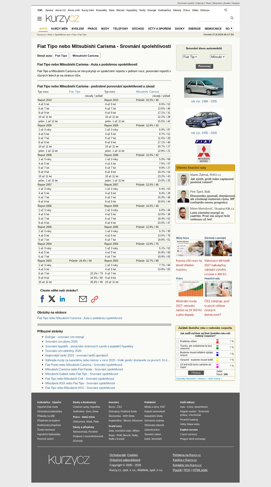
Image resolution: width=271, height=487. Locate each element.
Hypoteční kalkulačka (48, 434)
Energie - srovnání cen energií (64, 337)
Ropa (112, 435)
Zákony (177, 10)
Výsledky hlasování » (186, 379)
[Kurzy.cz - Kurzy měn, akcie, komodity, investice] (62, 22)
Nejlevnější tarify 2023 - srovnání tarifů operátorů (76, 355)
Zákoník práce (152, 429)
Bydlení (78, 28)
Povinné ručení (45, 439)
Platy (96, 421)
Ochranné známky (154, 420)
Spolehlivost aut (62, 34)
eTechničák (195, 415)
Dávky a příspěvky (83, 427)
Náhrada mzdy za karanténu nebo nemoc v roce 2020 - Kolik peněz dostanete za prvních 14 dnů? (108, 360)
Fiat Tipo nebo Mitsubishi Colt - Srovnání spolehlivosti (79, 378)
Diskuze (204, 10)
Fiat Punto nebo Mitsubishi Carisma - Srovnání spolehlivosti (83, 364)
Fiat (71, 91)
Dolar (95, 411)
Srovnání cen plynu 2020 (61, 341)
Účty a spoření (159, 28)
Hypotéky (131, 10)
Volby (183, 424)
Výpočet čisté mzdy (47, 407)
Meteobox (217, 3)
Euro (88, 411)
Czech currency (188, 434)
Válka (195, 10)
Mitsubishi (142, 91)
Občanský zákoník (154, 425)
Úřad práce (79, 421)
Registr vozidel (188, 411)
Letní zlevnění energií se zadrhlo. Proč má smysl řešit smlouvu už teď (210, 216)
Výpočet (56, 402)
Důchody (78, 441)
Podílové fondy (129, 411)
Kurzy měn (88, 10)
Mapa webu (193, 424)
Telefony (120, 28)
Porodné (93, 431)
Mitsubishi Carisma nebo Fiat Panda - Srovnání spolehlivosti (84, 369)
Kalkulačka (164, 10)
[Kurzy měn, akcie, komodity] (69, 462)
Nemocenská (80, 431)
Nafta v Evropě (117, 439)
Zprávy (49, 10)
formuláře (157, 439)
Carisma (154, 91)
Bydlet (227, 3)
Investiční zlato (123, 430)
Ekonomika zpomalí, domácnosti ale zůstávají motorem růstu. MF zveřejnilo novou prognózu (212, 199)
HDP (125, 416)
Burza (112, 407)
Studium (236, 3)
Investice (114, 402)
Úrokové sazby (81, 407)
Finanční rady (212, 278)
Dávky (180, 28)
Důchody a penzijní (215, 238)
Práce (179, 278)
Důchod (138, 28)
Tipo (77, 91)
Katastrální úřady (153, 416)
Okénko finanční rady (191, 167)
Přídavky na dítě (46, 416)
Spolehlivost (201, 407)
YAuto (208, 3)
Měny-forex (182, 238)
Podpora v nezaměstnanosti (88, 436)
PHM (119, 435)
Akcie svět (74, 10)
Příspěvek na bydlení (48, 420)
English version (189, 429)
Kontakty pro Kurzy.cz (187, 465)
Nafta (135, 435)
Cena (190, 407)
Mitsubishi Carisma (86, 55)
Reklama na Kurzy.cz (187, 455)
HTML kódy (200, 470)
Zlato (111, 10)
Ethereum (137, 420)
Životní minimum (46, 429)
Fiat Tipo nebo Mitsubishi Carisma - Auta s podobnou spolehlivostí (79, 318)
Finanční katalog (189, 419)
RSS (187, 470)
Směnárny (78, 411)
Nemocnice (213, 28)
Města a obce (151, 407)
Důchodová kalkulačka (49, 411)
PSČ (162, 407)
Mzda (89, 421)
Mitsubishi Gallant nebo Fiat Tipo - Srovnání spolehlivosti (81, 374)
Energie (152, 10)
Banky (76, 402)
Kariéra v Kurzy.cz (185, 460)
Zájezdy (200, 3)
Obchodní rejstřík (185, 3)
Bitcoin (120, 10)
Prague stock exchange (193, 439)
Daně (147, 439)
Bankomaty (89, 402)
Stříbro (135, 430)
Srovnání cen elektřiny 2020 (63, 350)
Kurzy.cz (41, 34)
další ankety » (215, 379)
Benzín (127, 435)
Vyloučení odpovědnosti (125, 460)
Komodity (101, 10)
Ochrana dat (118, 455)
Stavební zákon (152, 434)
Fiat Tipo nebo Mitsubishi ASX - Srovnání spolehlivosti (80, 387)
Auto (50, 34)
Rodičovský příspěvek (49, 425)
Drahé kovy (115, 426)
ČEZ (119, 407)
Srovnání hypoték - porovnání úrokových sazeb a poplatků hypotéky (89, 346)
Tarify (142, 10)
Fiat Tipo (61, 55)
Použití (177, 470)
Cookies (132, 455)
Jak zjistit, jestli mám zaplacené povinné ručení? (212, 180)
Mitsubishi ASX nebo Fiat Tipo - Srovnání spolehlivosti (80, 383)
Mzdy (105, 28)
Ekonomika (115, 416)
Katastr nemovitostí (154, 411)
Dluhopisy (114, 411)
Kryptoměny (115, 420)
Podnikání (150, 402)
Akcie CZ (60, 10)
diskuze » (203, 379)
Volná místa (88, 417)
